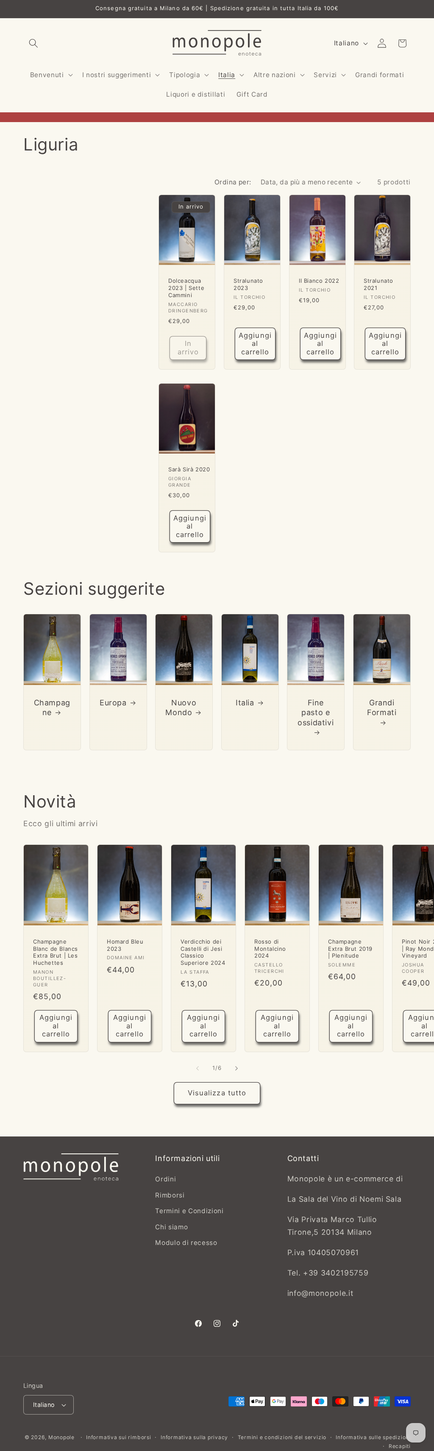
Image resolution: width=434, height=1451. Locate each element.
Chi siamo (171, 1227)
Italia (245, 702)
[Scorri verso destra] (236, 1068)
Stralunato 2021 (378, 284)
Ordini (165, 1179)
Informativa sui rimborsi (118, 1437)
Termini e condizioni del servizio (282, 1437)
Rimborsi (169, 1195)
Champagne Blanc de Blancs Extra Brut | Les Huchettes (55, 952)
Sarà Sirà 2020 (189, 469)
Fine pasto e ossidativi (316, 712)
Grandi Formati (381, 707)
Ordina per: (232, 182)
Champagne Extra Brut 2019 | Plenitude (350, 948)
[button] (33, 43)
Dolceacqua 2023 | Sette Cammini (186, 287)
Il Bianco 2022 (319, 280)
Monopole (61, 1437)
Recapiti (400, 1446)
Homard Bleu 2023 (125, 945)
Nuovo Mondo (181, 707)
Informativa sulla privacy (194, 1437)
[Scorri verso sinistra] (197, 1068)
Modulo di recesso (186, 1243)
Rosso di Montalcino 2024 (270, 948)
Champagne (52, 707)
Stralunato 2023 (248, 284)
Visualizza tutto (217, 1093)
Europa (113, 702)
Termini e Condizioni (189, 1211)
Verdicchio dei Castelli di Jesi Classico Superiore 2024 (203, 952)
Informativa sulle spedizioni (373, 1437)
